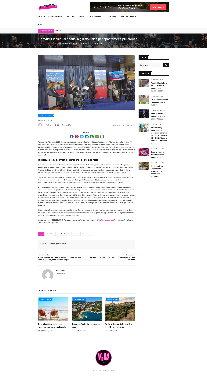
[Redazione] (58, 125)
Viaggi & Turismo (128, 17)
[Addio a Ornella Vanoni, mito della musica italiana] (144, 113)
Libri (40, 24)
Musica (81, 17)
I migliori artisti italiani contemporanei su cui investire (159, 102)
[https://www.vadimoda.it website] (56, 125)
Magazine (70, 17)
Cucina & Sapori (55, 17)
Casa (41, 43)
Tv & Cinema (113, 17)
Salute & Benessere (95, 17)
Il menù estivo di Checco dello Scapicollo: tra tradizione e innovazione (157, 171)
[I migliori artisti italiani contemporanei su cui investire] (144, 99)
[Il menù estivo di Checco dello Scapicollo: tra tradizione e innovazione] (144, 166)
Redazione (60, 270)
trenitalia (90, 234)
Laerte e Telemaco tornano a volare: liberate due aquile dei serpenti (79, 31)
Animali (41, 17)
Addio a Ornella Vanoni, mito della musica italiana (158, 116)
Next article (130, 255)
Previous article (44, 255)
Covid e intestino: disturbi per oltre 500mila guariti (157, 154)
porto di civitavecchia (63, 234)
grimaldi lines (50, 234)
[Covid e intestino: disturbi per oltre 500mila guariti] (144, 152)
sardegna (76, 234)
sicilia (83, 234)
